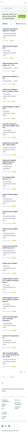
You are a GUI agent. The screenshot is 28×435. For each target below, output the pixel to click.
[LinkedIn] (9, 426)
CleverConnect (15, 430)
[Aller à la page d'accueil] (3, 2)
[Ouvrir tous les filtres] (25, 8)
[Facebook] (2, 426)
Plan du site (17, 400)
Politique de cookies (17, 407)
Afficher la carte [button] (22, 23)
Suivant (21, 372)
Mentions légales (4, 404)
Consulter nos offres (4, 413)
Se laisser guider (4, 417)
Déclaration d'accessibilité (18, 403)
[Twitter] (6, 426)
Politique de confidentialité (5, 400)
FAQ (3, 408)
